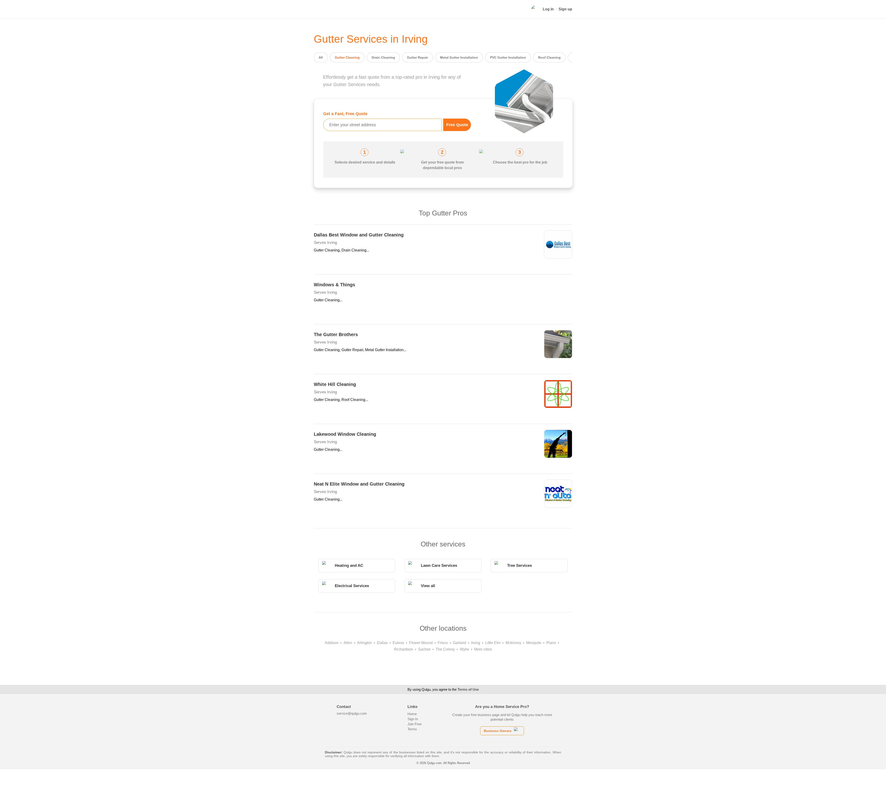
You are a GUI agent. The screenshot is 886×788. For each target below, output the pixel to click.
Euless (398, 643)
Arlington (364, 643)
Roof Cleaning (549, 57)
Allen (348, 643)
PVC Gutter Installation (508, 57)
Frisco (443, 643)
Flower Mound (421, 643)
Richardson (403, 649)
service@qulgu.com (352, 713)
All (321, 57)
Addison (331, 643)
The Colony (445, 649)
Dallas (382, 643)
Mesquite (533, 643)
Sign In (412, 719)
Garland (459, 643)
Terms (412, 729)
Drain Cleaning (383, 57)
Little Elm (492, 643)
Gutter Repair (417, 57)
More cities (483, 649)
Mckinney (513, 643)
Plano (551, 643)
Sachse (424, 649)
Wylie (464, 649)
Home (412, 714)
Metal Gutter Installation (459, 57)
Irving (475, 643)
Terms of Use (468, 689)
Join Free (414, 724)
